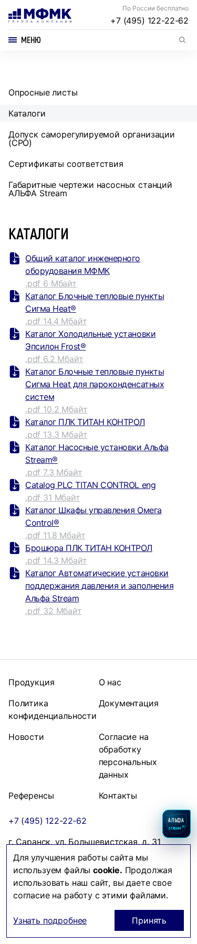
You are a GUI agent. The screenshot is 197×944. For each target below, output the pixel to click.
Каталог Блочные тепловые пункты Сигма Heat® (94, 302)
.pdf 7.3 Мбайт (53, 472)
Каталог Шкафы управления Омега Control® (93, 516)
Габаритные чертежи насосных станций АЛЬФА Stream (90, 188)
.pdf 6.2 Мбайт (54, 359)
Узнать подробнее (50, 920)
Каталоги (27, 113)
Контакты (118, 795)
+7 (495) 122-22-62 (149, 20)
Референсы (31, 795)
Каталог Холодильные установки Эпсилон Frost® (90, 340)
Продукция (31, 682)
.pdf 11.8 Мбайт (55, 535)
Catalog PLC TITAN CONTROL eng (90, 485)
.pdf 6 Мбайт (51, 283)
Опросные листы (43, 92)
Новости (26, 736)
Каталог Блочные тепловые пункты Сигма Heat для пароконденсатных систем (94, 384)
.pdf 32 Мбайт (53, 611)
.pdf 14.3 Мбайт (56, 560)
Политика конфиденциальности (52, 709)
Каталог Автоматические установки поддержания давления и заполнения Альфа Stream (99, 585)
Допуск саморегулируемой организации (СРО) (91, 138)
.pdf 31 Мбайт (52, 497)
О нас (110, 682)
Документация (129, 703)
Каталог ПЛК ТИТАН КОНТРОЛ (85, 422)
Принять (149, 920)
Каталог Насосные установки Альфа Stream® (97, 453)
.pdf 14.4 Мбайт (56, 321)
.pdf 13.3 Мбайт (56, 434)
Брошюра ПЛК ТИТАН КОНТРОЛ (88, 548)
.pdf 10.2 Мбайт (56, 409)
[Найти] (182, 40)
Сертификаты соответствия (65, 163)
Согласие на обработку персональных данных (128, 755)
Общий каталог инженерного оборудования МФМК (82, 264)
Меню (31, 40)
